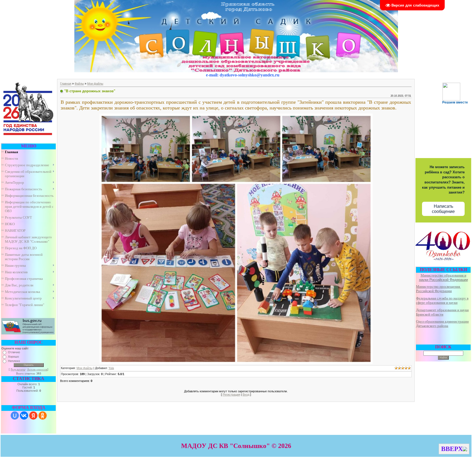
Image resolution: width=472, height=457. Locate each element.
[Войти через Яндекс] (33, 415)
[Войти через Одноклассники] (43, 415)
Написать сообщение (443, 209)
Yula (111, 368)
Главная (65, 83)
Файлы (79, 83)
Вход (246, 394)
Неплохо (14, 361)
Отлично (14, 352)
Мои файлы (95, 83)
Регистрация (231, 394)
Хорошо (13, 356)
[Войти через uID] (15, 415)
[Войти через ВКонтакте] (24, 415)
